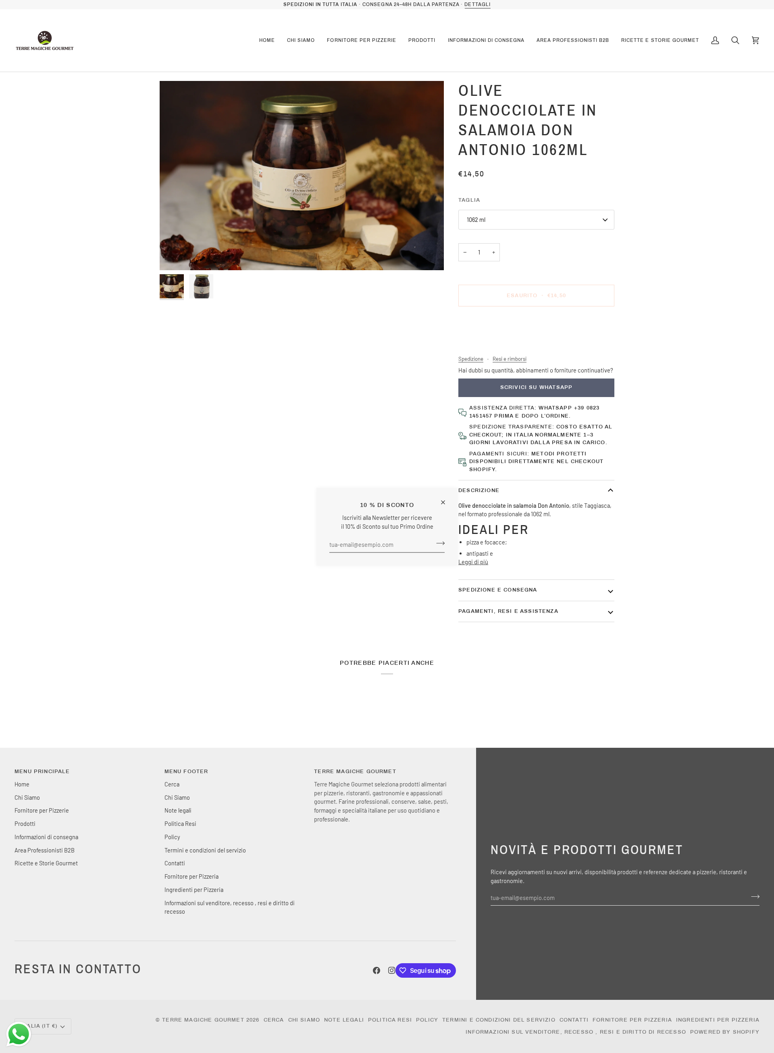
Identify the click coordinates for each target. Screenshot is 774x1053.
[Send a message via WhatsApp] (18, 1034)
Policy (172, 836)
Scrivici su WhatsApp (536, 387)
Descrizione (478, 490)
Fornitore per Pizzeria (191, 876)
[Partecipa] (438, 543)
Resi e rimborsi (509, 359)
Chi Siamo (27, 797)
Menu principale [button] (42, 771)
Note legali (177, 810)
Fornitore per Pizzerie (42, 810)
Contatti (174, 863)
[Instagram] (391, 970)
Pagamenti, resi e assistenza (508, 611)
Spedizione (470, 359)
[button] (301, 40)
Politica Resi (180, 823)
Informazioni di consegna (46, 836)
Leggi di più (473, 561)
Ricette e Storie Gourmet (46, 863)
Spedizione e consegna (497, 590)
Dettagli (477, 4)
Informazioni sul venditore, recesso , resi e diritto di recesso (576, 1032)
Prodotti (25, 823)
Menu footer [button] (186, 771)
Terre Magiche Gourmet (204, 1020)
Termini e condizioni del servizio (205, 850)
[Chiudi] (446, 499)
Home (22, 784)
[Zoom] (302, 175)
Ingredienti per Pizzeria (193, 889)
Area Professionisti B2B (45, 850)
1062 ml (476, 219)
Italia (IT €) (39, 1026)
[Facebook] (376, 970)
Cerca (171, 784)
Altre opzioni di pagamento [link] (492, 344)
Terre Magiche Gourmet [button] (355, 771)
